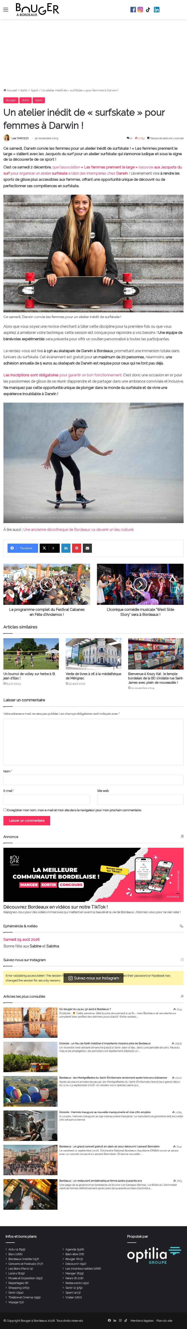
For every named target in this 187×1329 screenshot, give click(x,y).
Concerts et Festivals (22, 1263)
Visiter (69, 1297)
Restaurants (73, 1283)
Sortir (24, 90)
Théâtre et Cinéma (20, 1297)
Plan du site (164, 1320)
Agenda (70, 1249)
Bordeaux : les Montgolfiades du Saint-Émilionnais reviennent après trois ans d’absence (113, 1077)
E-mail (8, 790)
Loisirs (12, 1273)
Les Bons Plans (18, 1268)
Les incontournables (79, 1268)
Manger (70, 1273)
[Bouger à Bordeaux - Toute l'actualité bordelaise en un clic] (37, 9)
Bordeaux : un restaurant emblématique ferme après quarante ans (100, 1180)
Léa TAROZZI (20, 138)
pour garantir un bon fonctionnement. (62, 375)
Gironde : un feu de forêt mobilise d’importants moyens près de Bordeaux (105, 1043)
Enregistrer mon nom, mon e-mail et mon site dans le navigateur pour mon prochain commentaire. (74, 810)
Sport (34, 90)
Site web (103, 790)
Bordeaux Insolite (20, 1259)
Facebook (133, 9)
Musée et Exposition (21, 1278)
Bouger (11, 100)
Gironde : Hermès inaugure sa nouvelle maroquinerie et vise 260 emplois (105, 1112)
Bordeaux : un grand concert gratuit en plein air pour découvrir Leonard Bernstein (109, 1146)
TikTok (148, 9)
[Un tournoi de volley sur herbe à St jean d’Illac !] (31, 654)
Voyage (13, 1302)
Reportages (16, 1283)
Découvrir (72, 1263)
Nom (7, 771)
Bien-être (71, 1254)
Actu (11, 1249)
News (69, 1278)
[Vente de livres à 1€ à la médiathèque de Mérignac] (93, 654)
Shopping (15, 1287)
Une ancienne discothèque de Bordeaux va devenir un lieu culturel (78, 529)
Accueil (11, 90)
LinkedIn (156, 9)
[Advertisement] (93, 54)
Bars (11, 1254)
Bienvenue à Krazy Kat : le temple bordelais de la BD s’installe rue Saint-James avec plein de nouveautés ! (156, 678)
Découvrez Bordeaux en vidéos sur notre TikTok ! (55, 907)
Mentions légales (142, 1320)
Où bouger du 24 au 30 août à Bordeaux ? (85, 1009)
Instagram (140, 9)
